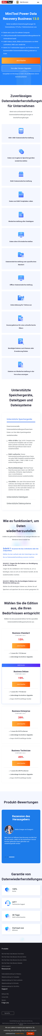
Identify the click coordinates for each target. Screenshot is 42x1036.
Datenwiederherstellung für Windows (11, 974)
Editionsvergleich (6, 966)
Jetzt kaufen (21, 646)
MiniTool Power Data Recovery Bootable (12, 963)
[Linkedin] (9, 1008)
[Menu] (38, 2)
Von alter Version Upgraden (21, 68)
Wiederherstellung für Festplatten (10, 977)
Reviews (4, 1000)
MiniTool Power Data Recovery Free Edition (13, 954)
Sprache (7, 1013)
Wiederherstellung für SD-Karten (10, 983)
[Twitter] (6, 1008)
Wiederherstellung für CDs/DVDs (10, 986)
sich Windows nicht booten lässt (18, 227)
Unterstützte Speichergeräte (19, 419)
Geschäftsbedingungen (15, 1021)
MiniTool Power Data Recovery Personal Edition (14, 957)
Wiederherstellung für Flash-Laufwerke (12, 980)
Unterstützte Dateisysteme (19, 503)
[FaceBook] (3, 1008)
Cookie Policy (19, 1033)
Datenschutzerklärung (27, 1021)
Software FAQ (5, 994)
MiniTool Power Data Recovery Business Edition (14, 960)
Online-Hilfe (5, 997)
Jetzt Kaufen (21, 61)
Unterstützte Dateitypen (17, 497)
